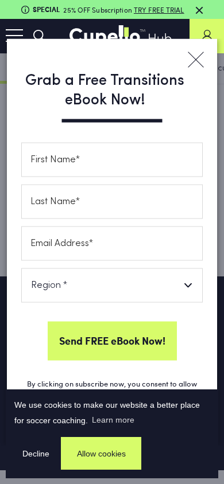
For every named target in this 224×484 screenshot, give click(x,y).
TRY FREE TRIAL (159, 9)
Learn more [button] (113, 419)
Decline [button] (35, 453)
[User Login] (207, 36)
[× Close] (195, 60)
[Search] (39, 36)
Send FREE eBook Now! (112, 340)
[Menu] (14, 36)
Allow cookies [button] (101, 453)
